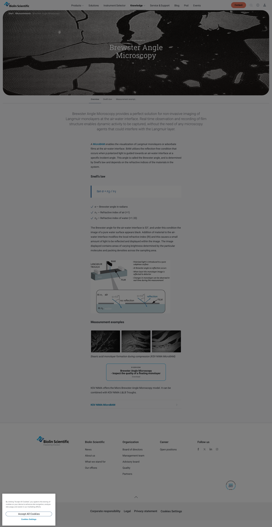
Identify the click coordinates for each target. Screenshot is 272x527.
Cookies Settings (28, 519)
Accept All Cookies (29, 513)
